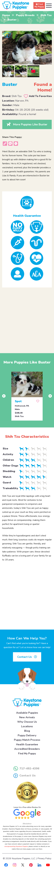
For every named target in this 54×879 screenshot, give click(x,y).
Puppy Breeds (25, 15)
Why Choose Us (27, 722)
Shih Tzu (46, 15)
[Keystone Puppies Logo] (27, 702)
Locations (27, 726)
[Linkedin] (39, 864)
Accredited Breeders (27, 749)
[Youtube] (48, 864)
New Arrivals (27, 717)
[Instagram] (14, 864)
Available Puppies (27, 712)
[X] (22, 864)
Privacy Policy (44, 858)
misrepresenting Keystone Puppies (16, 846)
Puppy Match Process (27, 740)
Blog (27, 731)
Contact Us (25, 657)
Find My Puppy (27, 753)
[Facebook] (6, 864)
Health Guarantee (27, 744)
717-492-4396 (29, 768)
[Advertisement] (27, 318)
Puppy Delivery (27, 735)
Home (6, 15)
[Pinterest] (31, 864)
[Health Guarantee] (27, 202)
